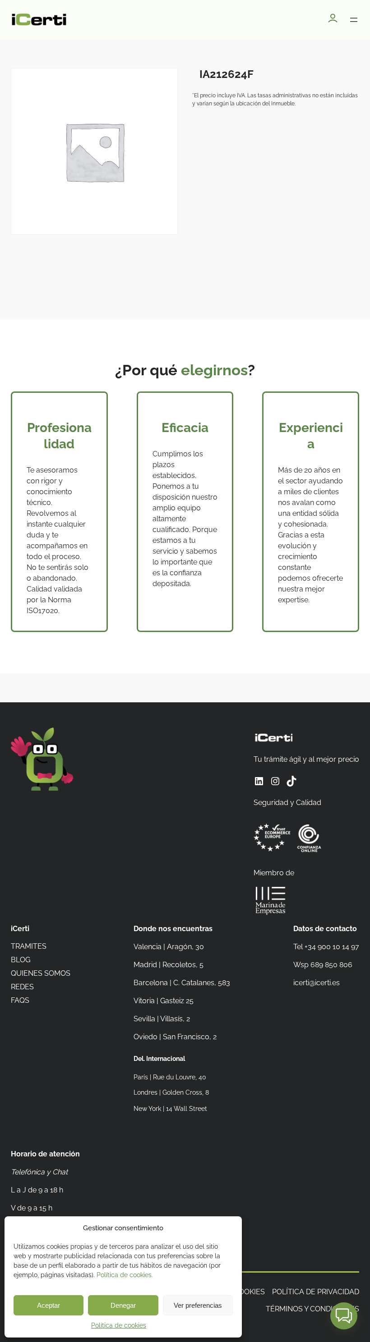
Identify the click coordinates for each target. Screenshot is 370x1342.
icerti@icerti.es (316, 982)
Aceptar (48, 1305)
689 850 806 (331, 964)
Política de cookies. (125, 1274)
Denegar (123, 1305)
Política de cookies (118, 1325)
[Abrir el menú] (353, 19)
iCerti (20, 928)
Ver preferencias (198, 1305)
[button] (343, 1315)
